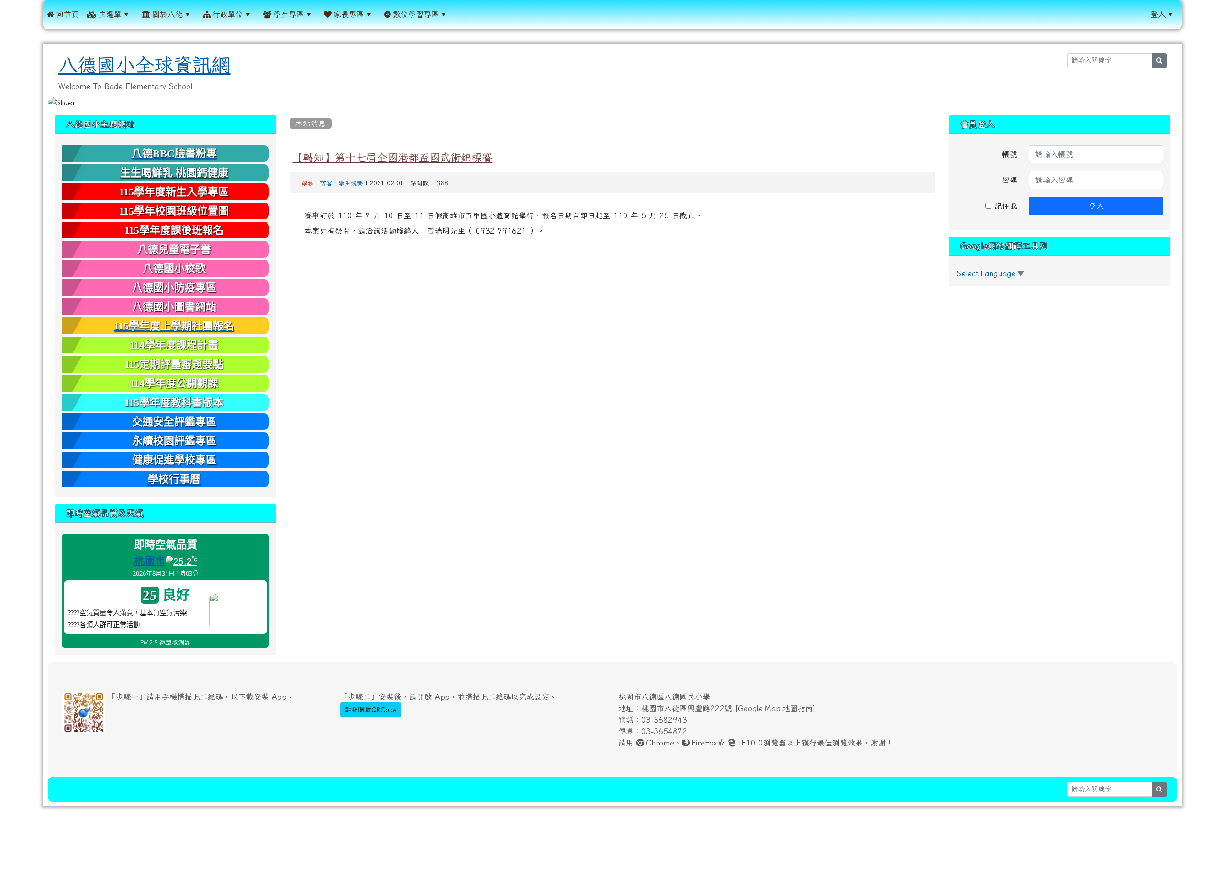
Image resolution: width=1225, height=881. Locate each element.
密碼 (1009, 180)
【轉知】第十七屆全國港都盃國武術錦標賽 (392, 157)
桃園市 (150, 560)
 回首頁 (63, 14)
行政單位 (227, 14)
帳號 (1009, 154)
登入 (1158, 14)
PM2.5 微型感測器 (165, 642)
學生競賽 (350, 183)
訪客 (326, 183)
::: (462, 14)
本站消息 (310, 123)
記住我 (1004, 206)
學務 (307, 183)
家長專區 (348, 14)
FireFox (703, 742)
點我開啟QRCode (371, 709)
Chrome (659, 742)
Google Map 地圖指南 (775, 708)
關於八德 (166, 14)
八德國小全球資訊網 (144, 65)
